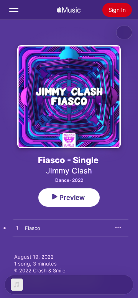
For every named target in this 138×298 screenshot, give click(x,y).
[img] (68, 9)
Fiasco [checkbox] (32, 228)
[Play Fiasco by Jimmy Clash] (17, 228)
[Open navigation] (13, 10)
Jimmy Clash (69, 170)
